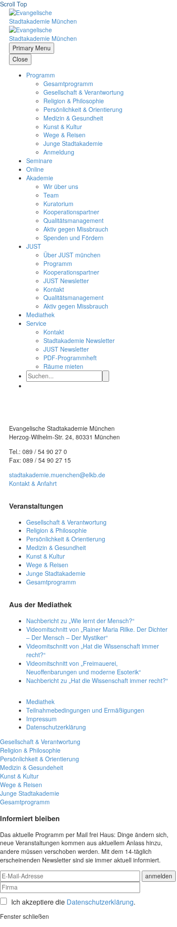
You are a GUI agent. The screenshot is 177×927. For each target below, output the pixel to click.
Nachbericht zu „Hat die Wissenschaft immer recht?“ (97, 680)
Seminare (39, 160)
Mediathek (40, 314)
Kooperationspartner (71, 211)
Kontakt (53, 289)
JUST (33, 246)
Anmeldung (58, 152)
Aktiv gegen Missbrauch (75, 229)
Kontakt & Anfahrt (33, 483)
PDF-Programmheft (70, 357)
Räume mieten (63, 366)
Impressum (41, 718)
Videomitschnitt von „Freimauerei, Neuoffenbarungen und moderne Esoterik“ (83, 667)
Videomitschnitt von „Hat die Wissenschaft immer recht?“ (92, 650)
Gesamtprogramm (68, 83)
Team (51, 195)
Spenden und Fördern (73, 237)
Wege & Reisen (64, 134)
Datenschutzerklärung (56, 727)
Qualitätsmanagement (73, 220)
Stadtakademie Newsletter (79, 340)
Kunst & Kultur (62, 126)
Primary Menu (31, 47)
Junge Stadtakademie (73, 143)
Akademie (39, 177)
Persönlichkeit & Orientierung (82, 109)
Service (36, 323)
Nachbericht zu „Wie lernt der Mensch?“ (80, 620)
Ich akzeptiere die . (73, 902)
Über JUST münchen (72, 254)
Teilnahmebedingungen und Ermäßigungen (85, 710)
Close (20, 59)
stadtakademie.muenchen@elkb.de (57, 474)
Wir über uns (60, 186)
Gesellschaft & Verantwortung (83, 92)
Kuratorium (58, 203)
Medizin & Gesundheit (73, 118)
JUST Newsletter (66, 280)
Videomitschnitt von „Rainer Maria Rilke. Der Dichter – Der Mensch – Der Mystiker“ (97, 633)
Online (35, 169)
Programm (40, 75)
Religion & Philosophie (73, 100)
